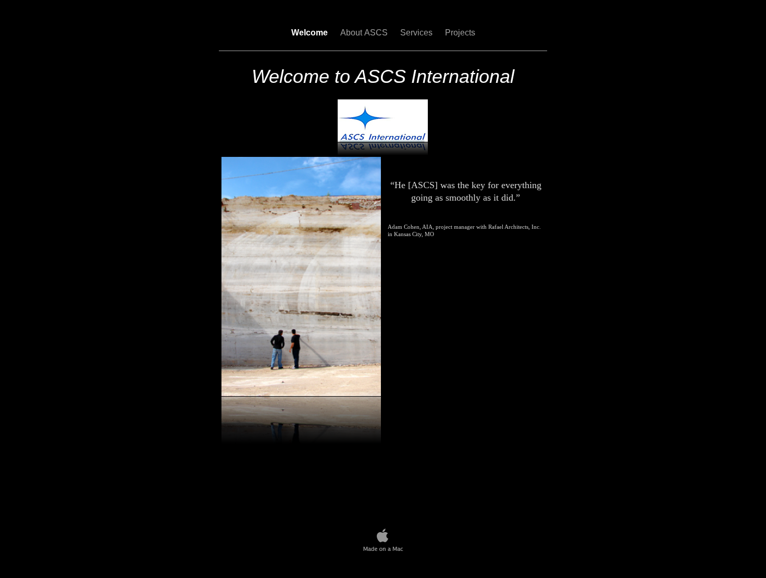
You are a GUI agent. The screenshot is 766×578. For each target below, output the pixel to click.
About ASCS (365, 32)
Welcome (310, 32)
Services (417, 32)
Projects (460, 32)
